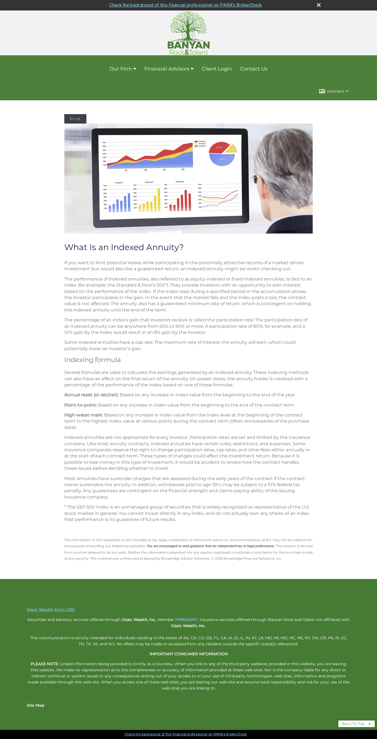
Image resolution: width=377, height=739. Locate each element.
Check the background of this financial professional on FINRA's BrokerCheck (185, 5)
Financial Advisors (166, 69)
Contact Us (253, 69)
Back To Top (354, 724)
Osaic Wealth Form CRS (51, 609)
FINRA (181, 619)
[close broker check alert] (319, 5)
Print (75, 118)
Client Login (217, 69)
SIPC (193, 619)
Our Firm (121, 69)
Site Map (35, 705)
